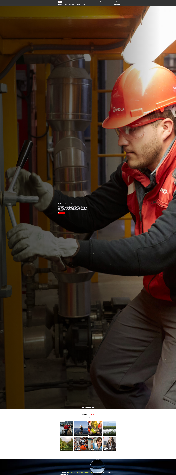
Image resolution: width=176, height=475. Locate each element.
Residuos (95, 428)
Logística (81, 444)
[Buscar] (112, 4)
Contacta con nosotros (109, 444)
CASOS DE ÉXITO (72, 4)
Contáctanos (117, 4)
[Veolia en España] (60, 1)
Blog (114, 1)
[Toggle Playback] (92, 407)
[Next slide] (89, 407)
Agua (66, 428)
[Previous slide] (84, 407)
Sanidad (95, 444)
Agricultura (66, 444)
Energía (81, 428)
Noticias (110, 1)
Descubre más (61, 212)
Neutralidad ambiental (109, 428)
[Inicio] (57, 4)
